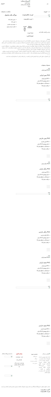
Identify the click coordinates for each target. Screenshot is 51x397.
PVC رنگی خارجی (44, 232)
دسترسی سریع (34, 354)
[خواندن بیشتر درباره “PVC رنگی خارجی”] (48, 249)
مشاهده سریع (48, 96)
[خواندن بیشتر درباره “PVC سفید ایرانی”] (48, 280)
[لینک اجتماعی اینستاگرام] (25, 36)
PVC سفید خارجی (44, 325)
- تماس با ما (35, 363)
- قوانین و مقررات (33, 361)
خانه (49, 11)
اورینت (45, 11)
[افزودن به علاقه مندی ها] (48, 89)
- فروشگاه (35, 356)
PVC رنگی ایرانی (44, 169)
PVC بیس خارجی (44, 138)
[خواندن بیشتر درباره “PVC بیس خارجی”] (48, 156)
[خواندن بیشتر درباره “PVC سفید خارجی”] (48, 343)
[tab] (48, 39)
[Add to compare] (48, 72)
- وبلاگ (36, 358)
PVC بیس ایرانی (45, 75)
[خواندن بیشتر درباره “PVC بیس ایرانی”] (48, 93)
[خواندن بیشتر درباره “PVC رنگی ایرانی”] (48, 186)
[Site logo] (25, 3)
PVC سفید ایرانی (44, 262)
